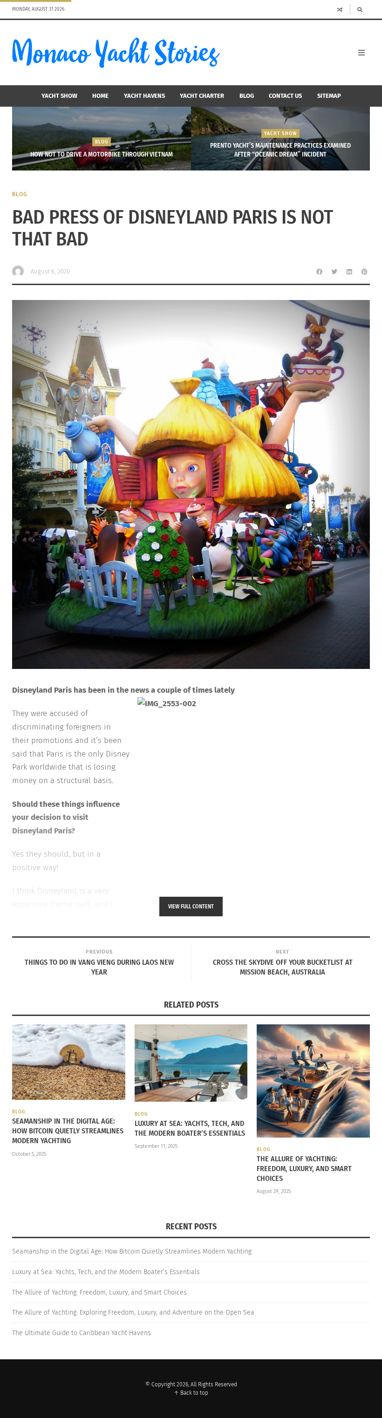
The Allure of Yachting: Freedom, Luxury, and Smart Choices (304, 1168)
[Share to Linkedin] (349, 271)
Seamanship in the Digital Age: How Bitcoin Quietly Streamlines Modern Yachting (67, 1131)
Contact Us (285, 95)
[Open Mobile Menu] (361, 52)
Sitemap (329, 95)
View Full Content (191, 906)
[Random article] (340, 9)
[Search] (360, 9)
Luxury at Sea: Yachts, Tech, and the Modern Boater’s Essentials (190, 1128)
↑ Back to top (191, 1393)
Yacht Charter (202, 95)
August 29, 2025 (274, 1191)
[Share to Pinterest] (364, 271)
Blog (246, 95)
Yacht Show (59, 95)
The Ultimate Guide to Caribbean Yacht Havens (81, 1333)
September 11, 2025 (156, 1146)
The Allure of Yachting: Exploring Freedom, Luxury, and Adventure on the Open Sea (133, 1312)
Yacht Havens (144, 95)
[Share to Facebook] (319, 271)
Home (100, 95)
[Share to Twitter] (334, 271)
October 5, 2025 (29, 1154)
